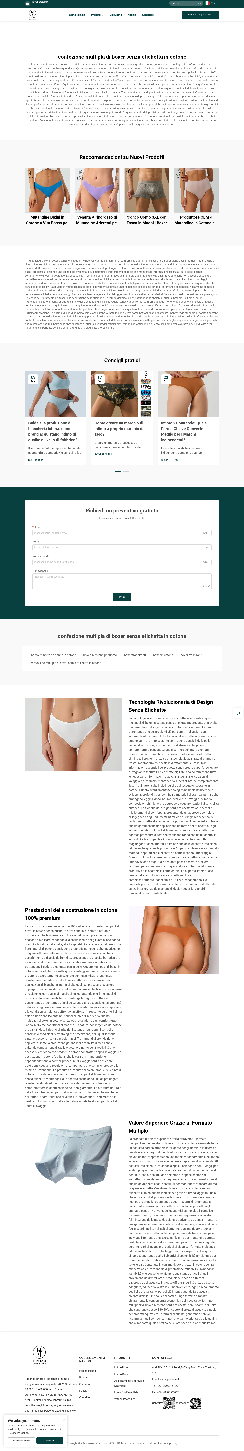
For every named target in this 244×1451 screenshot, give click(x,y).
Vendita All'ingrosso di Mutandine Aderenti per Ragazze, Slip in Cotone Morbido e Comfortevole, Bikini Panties (97, 220)
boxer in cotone (163, 655)
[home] (32, 14)
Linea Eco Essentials (126, 1392)
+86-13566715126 (167, 1385)
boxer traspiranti (135, 655)
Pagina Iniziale (76, 14)
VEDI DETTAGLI (47, 190)
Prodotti (96, 14)
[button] (118, 471)
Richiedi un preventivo (200, 14)
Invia (122, 596)
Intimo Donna (122, 1374)
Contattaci (148, 14)
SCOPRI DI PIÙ (36, 460)
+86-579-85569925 (168, 1392)
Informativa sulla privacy (163, 1443)
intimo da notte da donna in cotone (53, 655)
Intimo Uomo (121, 1367)
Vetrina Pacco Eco (124, 1399)
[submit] (199, 3)
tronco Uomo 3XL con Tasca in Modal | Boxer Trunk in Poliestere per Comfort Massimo (147, 220)
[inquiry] (238, 713)
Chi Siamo (116, 14)
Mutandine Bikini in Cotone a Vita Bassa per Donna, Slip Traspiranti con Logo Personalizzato (47, 220)
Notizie (132, 14)
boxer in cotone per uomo (100, 655)
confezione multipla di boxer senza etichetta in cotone (65, 663)
